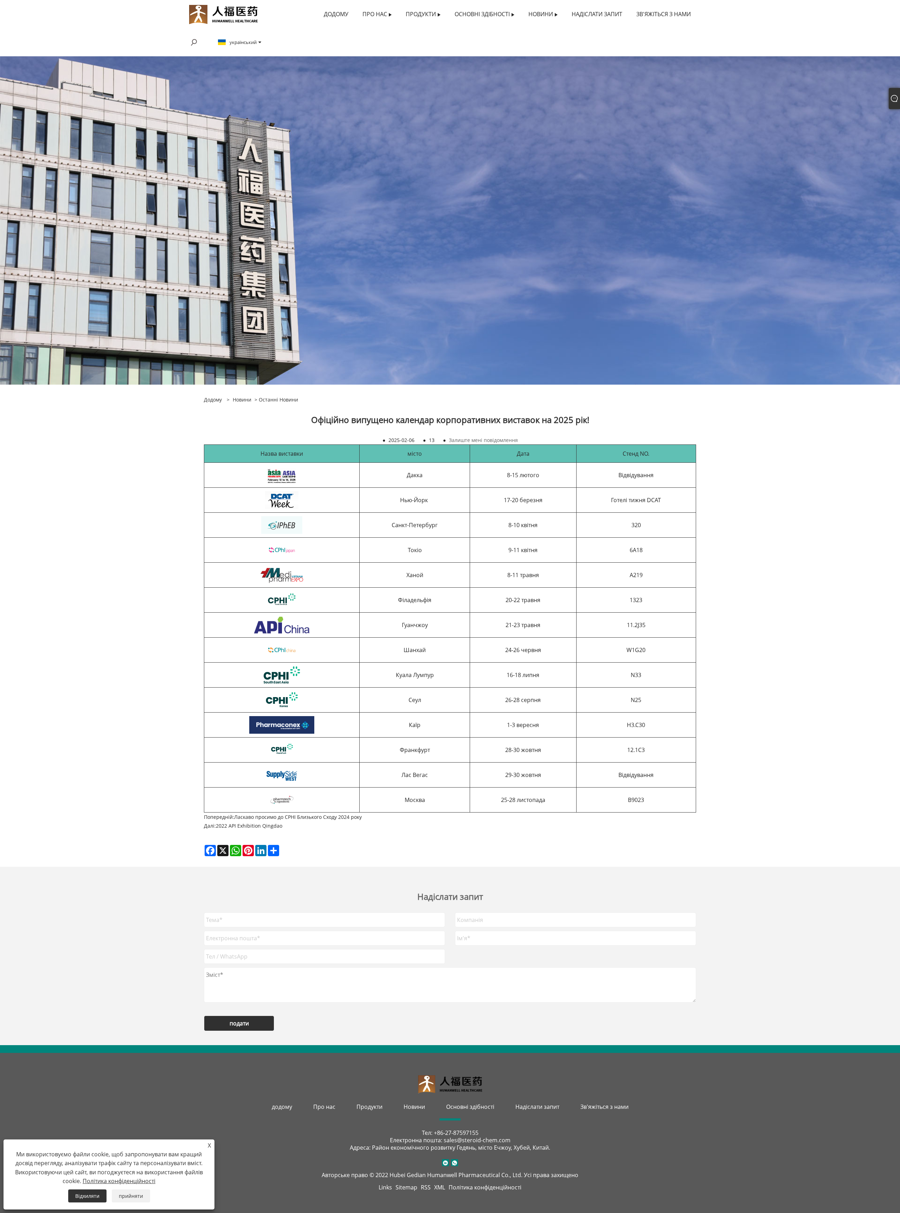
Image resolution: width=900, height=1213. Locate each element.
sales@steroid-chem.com (477, 1140)
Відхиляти (87, 1196)
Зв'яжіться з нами (604, 1107)
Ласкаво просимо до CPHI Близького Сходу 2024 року (298, 817)
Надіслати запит (537, 1107)
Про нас (324, 1107)
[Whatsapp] (454, 1162)
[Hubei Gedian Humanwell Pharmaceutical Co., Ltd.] (223, 13)
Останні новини (278, 399)
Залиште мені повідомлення (483, 440)
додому (282, 1107)
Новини (242, 399)
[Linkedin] (445, 1162)
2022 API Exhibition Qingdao (249, 825)
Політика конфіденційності (485, 1187)
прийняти (131, 1196)
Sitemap (406, 1187)
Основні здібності (470, 1107)
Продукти (369, 1107)
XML (439, 1187)
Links (385, 1187)
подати (239, 1023)
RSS (426, 1187)
